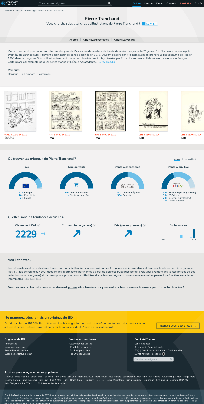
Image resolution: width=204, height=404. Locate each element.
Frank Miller (101, 376)
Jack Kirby (142, 376)
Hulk (65, 379)
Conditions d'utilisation (153, 350)
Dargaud (13, 74)
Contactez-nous (142, 343)
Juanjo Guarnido (134, 379)
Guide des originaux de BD (18, 353)
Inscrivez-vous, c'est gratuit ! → (178, 325)
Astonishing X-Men (171, 376)
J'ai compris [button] (31, 396)
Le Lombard (28, 74)
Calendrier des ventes (80, 343)
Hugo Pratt (189, 376)
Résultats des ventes (80, 347)
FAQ (137, 350)
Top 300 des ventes (79, 353)
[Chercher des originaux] (109, 3)
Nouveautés (10, 343)
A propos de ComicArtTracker (150, 347)
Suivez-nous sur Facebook (148, 353)
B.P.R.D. (100, 379)
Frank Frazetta (85, 376)
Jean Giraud (129, 376)
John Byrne (60, 376)
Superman (149, 379)
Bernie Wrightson (115, 379)
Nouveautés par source (16, 347)
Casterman (43, 74)
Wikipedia (108, 62)
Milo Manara (115, 376)
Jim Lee (72, 376)
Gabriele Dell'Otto (179, 379)
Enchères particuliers (79, 350)
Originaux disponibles (96, 39)
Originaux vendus (124, 39)
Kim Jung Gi (162, 379)
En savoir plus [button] (22, 389)
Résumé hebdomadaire (16, 350)
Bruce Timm (76, 379)
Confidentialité (175, 350)
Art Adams (154, 376)
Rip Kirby (89, 379)
